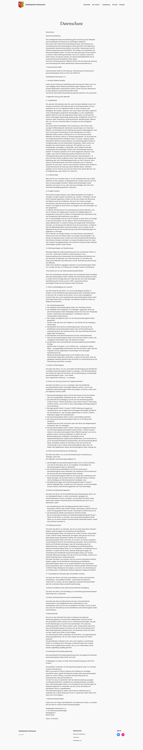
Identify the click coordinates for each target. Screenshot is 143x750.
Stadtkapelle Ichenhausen (35, 5)
